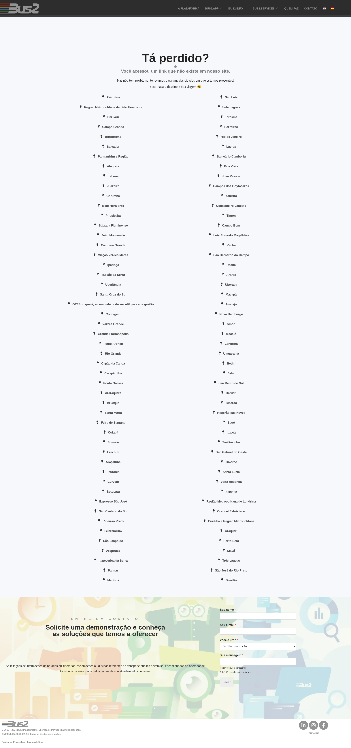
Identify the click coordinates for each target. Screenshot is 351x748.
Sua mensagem (231, 655)
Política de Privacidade (14, 742)
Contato (310, 8)
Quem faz (291, 8)
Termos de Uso (35, 742)
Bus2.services (264, 8)
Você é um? (229, 640)
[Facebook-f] (323, 725)
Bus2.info (235, 8)
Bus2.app (212, 8)
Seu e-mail (228, 625)
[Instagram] (313, 725)
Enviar (227, 682)
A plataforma (188, 8)
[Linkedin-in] (303, 725)
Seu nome (228, 610)
